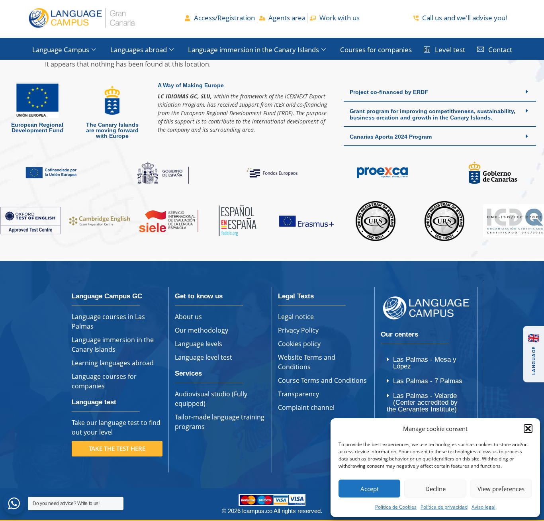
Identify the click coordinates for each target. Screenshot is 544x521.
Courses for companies (376, 49)
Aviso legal (483, 506)
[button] (528, 429)
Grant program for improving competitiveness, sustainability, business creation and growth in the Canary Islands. (432, 114)
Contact (500, 49)
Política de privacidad (444, 506)
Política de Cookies (396, 506)
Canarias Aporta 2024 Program (391, 136)
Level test (450, 49)
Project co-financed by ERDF (389, 92)
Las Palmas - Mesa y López (424, 363)
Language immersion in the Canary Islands (253, 49)
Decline (435, 489)
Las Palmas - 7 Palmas (427, 381)
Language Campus (60, 49)
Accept (369, 489)
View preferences (500, 489)
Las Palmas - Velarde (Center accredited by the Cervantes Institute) (422, 402)
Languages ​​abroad (138, 49)
